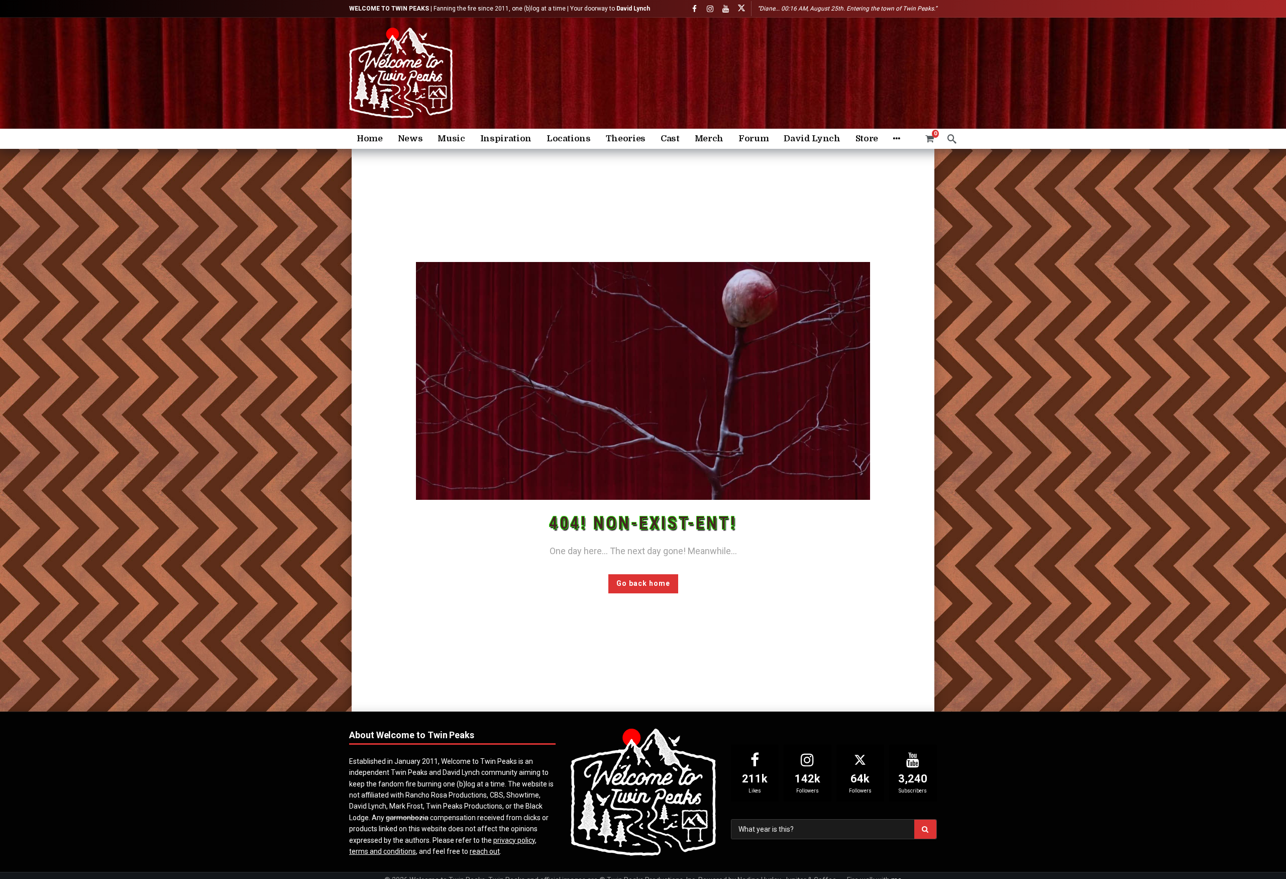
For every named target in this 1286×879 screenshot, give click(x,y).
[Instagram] (710, 9)
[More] (896, 139)
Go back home (643, 583)
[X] (741, 9)
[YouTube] (725, 9)
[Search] (951, 138)
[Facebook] (694, 9)
